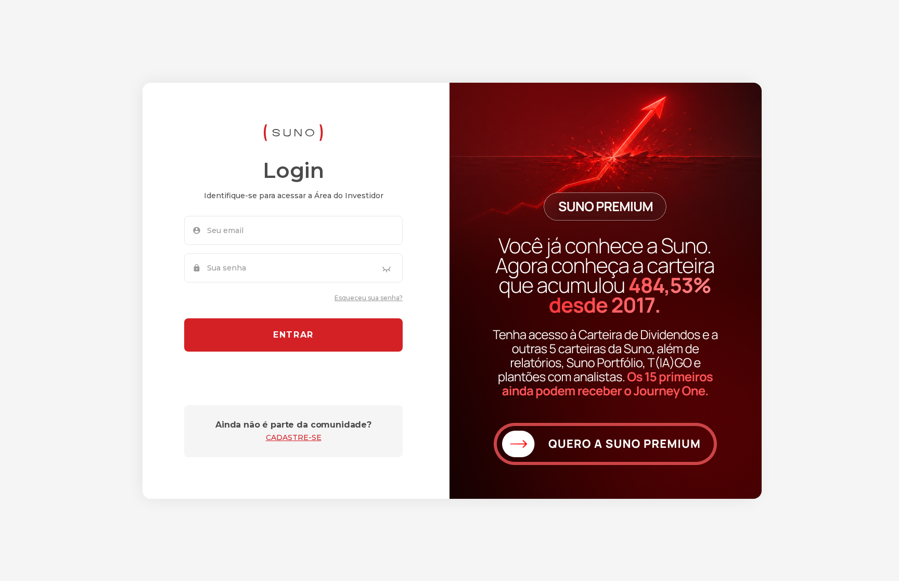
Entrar (293, 335)
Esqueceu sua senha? (369, 298)
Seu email (225, 230)
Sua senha (226, 268)
